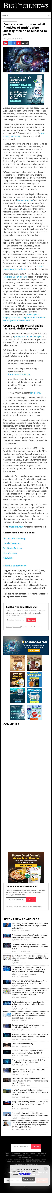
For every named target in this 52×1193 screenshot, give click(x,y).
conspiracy (36, 576)
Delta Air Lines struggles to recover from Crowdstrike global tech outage (28, 1026)
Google (23, 582)
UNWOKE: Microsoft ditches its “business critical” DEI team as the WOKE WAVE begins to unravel (30, 1092)
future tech (8, 582)
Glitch (16, 582)
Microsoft (34, 585)
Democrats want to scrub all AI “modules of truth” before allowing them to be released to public (30, 946)
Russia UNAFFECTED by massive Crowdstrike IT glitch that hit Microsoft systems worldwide (30, 1035)
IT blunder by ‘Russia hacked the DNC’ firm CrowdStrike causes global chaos (28, 1061)
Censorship (37, 573)
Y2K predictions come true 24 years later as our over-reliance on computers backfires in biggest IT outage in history (29, 1016)
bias (5, 573)
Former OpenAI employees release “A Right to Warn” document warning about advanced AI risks (24, 318)
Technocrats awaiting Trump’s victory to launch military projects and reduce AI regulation (30, 936)
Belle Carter (19, 39)
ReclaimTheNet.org (12, 543)
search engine (27, 588)
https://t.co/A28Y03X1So (19, 374)
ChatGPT (7, 576)
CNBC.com (7, 558)
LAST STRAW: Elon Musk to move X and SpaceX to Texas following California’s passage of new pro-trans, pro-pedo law (30, 1125)
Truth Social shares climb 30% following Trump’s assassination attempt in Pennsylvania (30, 1114)
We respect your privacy (33, 1159)
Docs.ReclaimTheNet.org (14, 538)
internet (18, 585)
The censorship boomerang (22, 1044)
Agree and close (28, 1179)
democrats (38, 579)
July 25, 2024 (35, 393)
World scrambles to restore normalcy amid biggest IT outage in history (28, 1070)
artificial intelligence (35, 570)
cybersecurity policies (13, 579)
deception (28, 579)
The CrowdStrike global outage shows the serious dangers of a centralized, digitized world (28, 1004)
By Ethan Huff (24, 976)
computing (25, 576)
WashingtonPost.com (12, 548)
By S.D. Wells (24, 986)
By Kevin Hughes (25, 1039)
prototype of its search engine (27, 336)
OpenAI (43, 585)
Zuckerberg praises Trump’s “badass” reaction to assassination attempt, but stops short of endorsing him (30, 926)
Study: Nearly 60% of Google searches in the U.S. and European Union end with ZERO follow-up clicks (30, 958)
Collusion (16, 576)
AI (18, 570)
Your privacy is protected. (13, 627)
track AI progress (25, 200)
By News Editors (25, 1009)
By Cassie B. (24, 997)
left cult (25, 585)
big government (15, 573)
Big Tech (27, 573)
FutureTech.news (15, 527)
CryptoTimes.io (10, 553)
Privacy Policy (25, 1174)
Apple (22, 570)
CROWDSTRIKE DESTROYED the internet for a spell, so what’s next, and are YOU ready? (29, 982)
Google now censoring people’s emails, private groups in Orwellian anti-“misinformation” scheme (30, 1104)
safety (6, 588)
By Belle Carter (25, 940)
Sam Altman (15, 588)
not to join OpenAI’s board (15, 277)
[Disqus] (26, 758)
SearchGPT (40, 588)
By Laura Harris (25, 930)
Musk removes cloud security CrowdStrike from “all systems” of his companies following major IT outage (30, 1081)
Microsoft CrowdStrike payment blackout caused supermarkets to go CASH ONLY (28, 1052)
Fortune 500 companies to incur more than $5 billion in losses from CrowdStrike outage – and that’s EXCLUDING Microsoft (29, 992)
